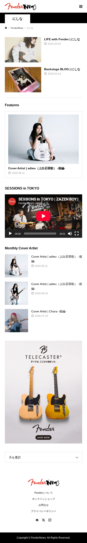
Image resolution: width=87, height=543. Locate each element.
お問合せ (43, 505)
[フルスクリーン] (77, 233)
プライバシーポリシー (43, 511)
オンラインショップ (43, 498)
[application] (43, 216)
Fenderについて (43, 492)
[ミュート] (70, 233)
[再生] (10, 233)
